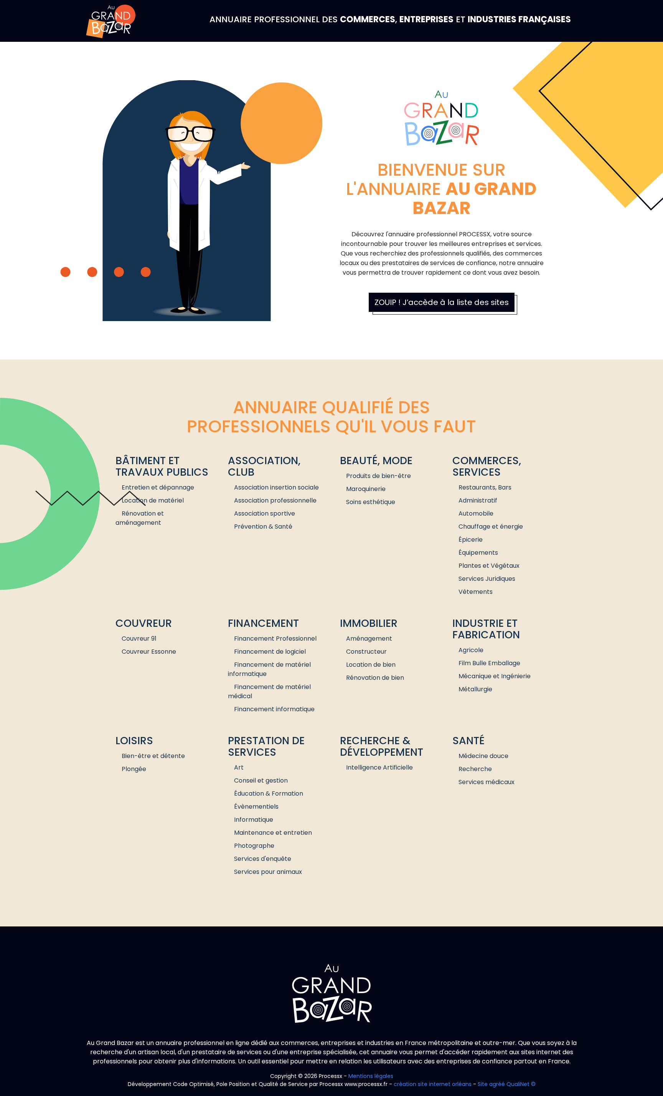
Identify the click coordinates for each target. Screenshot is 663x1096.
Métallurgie (475, 689)
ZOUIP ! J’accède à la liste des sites (441, 302)
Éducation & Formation (268, 793)
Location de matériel (153, 500)
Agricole (470, 650)
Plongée (134, 769)
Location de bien (371, 664)
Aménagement (369, 638)
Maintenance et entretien (273, 832)
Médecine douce (483, 756)
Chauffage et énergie (490, 526)
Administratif (477, 500)
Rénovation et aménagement (139, 518)
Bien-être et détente (153, 756)
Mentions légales (370, 1076)
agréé (497, 1084)
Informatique (253, 819)
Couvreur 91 (139, 638)
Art (239, 767)
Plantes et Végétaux (489, 565)
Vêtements (475, 591)
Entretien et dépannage (158, 487)
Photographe (254, 845)
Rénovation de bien (375, 677)
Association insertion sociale (276, 487)
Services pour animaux (268, 871)
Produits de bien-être (378, 475)
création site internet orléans (433, 1084)
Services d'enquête (262, 858)
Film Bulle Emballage (489, 663)
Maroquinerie (366, 489)
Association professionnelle (275, 500)
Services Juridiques (486, 578)
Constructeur (366, 651)
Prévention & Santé (263, 526)
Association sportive (264, 513)
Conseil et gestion (261, 780)
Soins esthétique (370, 502)
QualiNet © (521, 1084)
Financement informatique (274, 709)
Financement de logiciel (270, 651)
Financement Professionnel (275, 638)
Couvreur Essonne (149, 651)
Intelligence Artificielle (379, 767)
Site (483, 1084)
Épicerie (470, 539)
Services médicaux (486, 782)
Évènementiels (256, 806)
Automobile (475, 513)
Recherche (475, 769)
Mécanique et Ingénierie (494, 676)
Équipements (478, 552)
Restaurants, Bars (484, 487)
